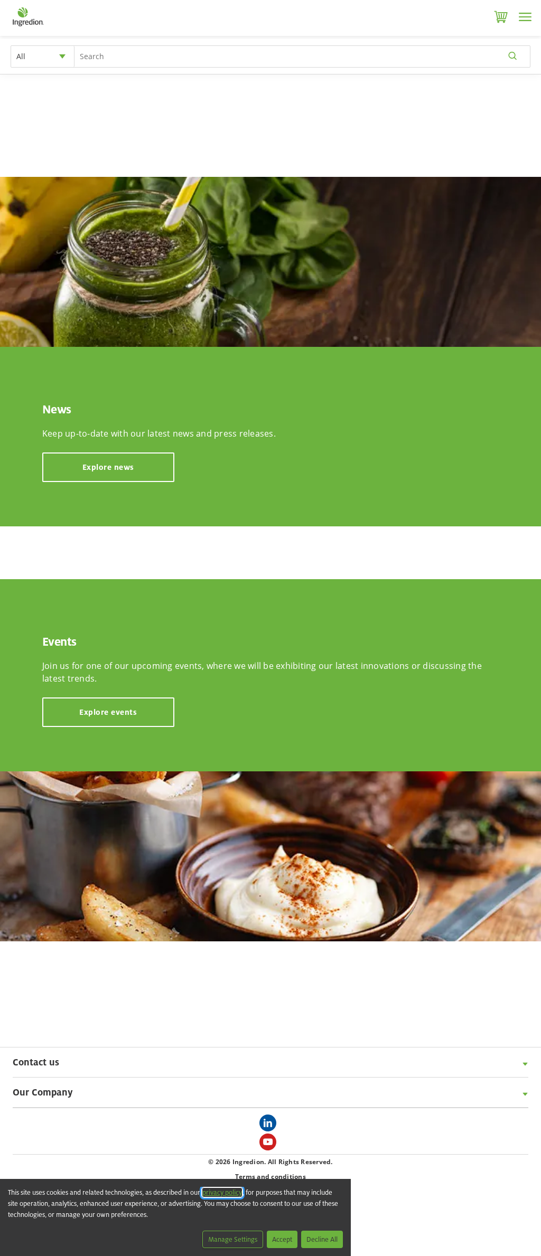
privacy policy (222, 1192)
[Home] (28, 26)
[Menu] (525, 16)
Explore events (108, 712)
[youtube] (270, 1145)
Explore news (108, 467)
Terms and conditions (270, 1176)
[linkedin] (270, 1126)
